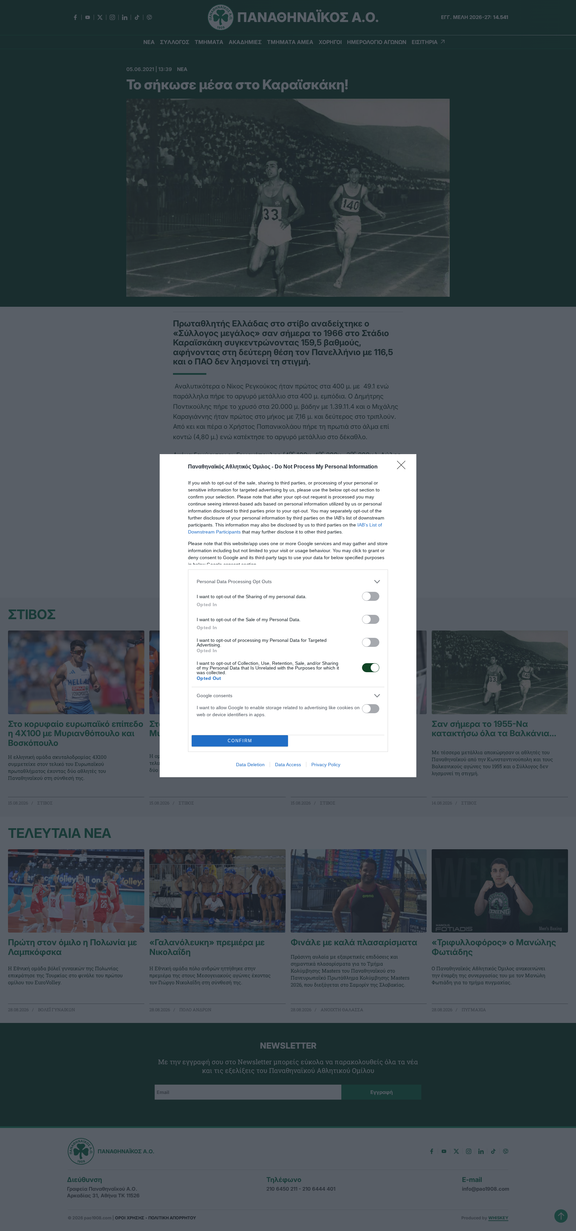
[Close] (403, 467)
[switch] (370, 596)
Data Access (288, 764)
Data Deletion (250, 764)
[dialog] (288, 615)
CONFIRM (240, 740)
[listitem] (288, 581)
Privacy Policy (325, 764)
